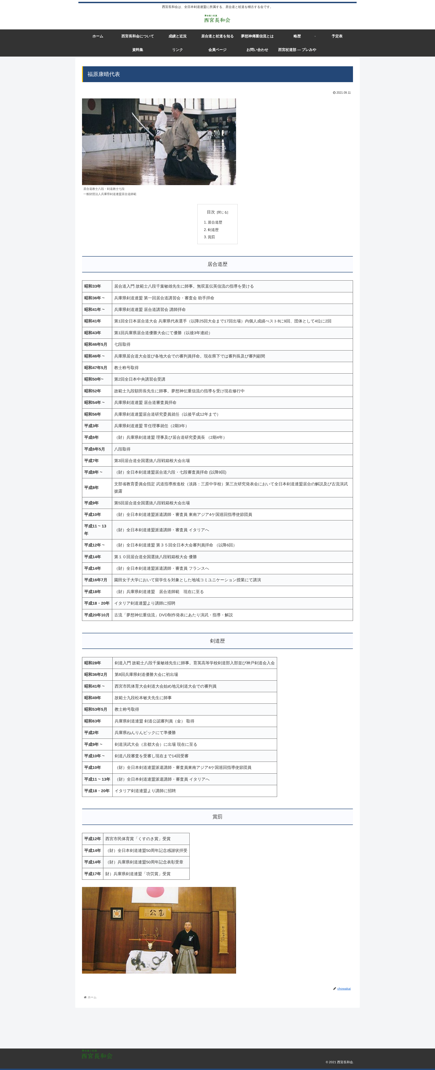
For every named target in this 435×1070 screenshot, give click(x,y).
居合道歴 (215, 222)
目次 (211, 212)
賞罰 (211, 237)
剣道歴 (213, 230)
